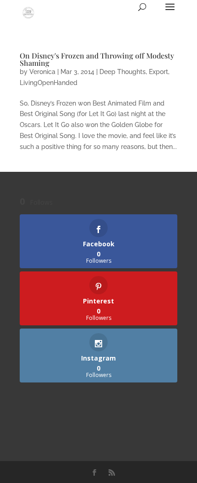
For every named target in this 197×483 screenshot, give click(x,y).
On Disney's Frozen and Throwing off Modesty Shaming (97, 59)
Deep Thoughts (122, 71)
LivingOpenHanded (48, 82)
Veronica (42, 71)
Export (158, 71)
